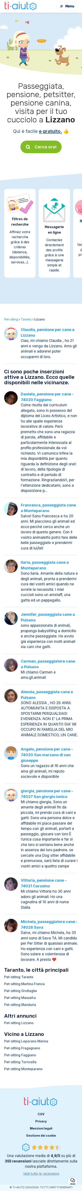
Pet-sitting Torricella (20, 1062)
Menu (69, 6)
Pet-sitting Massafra (20, 998)
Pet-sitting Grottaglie (20, 991)
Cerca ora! (46, 146)
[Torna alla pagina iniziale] (21, 6)
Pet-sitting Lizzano (19, 1023)
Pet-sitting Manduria (20, 1005)
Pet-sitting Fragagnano (22, 1048)
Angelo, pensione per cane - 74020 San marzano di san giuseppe (47, 755)
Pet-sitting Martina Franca (24, 984)
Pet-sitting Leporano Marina (26, 1041)
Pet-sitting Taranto (18, 977)
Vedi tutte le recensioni (41, 1173)
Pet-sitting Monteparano (23, 1069)
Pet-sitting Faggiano (20, 1055)
